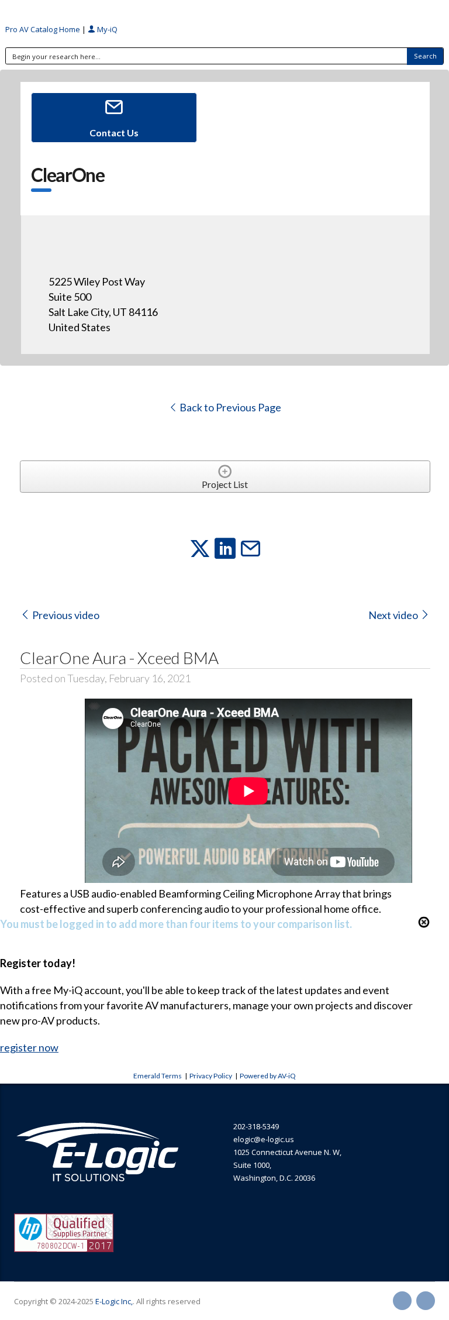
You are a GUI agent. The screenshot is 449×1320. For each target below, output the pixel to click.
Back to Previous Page (229, 407)
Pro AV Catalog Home (43, 29)
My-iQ (106, 29)
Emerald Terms (157, 1075)
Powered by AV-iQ (268, 1075)
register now (29, 1047)
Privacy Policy (210, 1075)
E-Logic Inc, (114, 1301)
